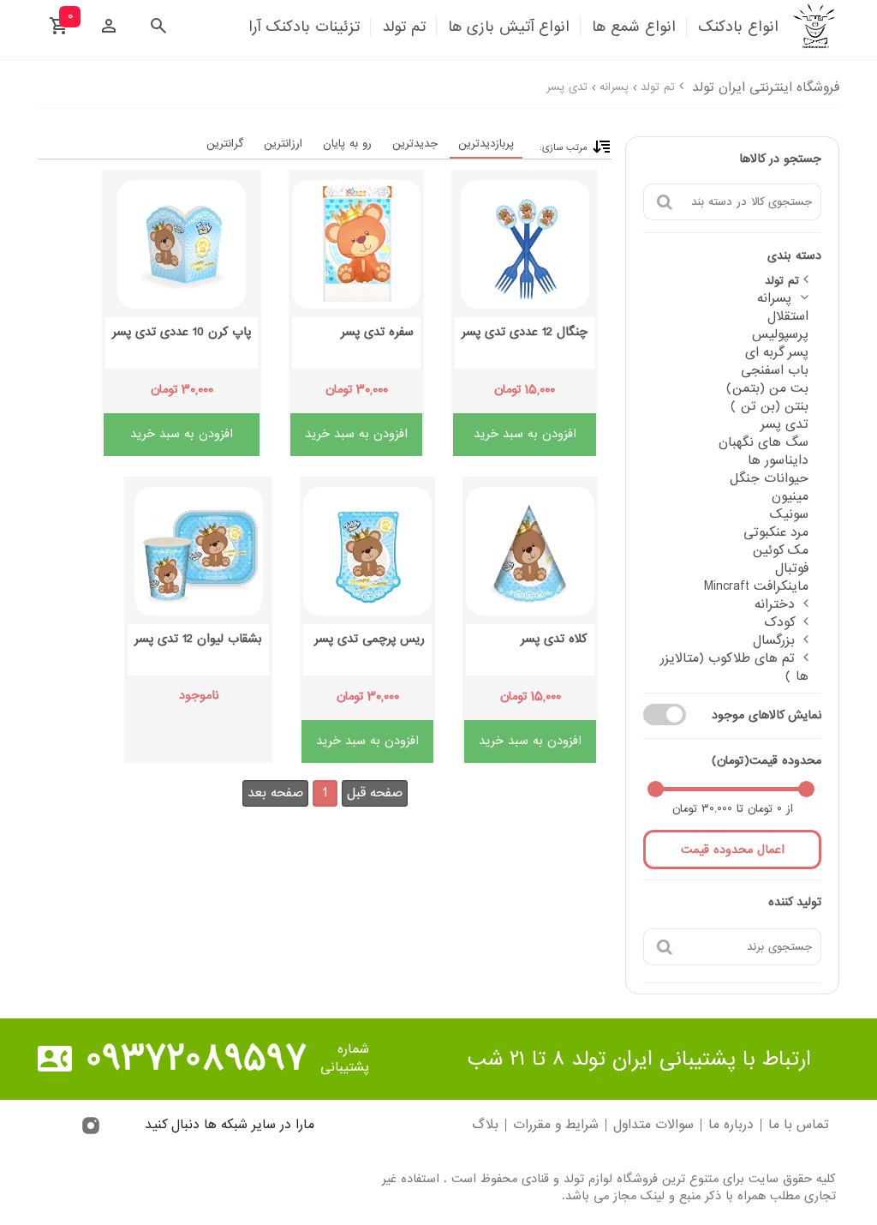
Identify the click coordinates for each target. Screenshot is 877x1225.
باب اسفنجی (774, 370)
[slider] (806, 789)
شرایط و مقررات (556, 1125)
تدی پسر (567, 87)
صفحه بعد (275, 793)
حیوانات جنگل (769, 478)
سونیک (789, 514)
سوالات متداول (653, 1125)
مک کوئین (780, 550)
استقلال (787, 316)
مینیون (790, 496)
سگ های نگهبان (763, 442)
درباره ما (731, 1125)
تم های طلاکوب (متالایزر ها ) (734, 667)
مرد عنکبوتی (775, 532)
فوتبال (791, 568)
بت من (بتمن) (767, 388)
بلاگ (485, 1125)
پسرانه (614, 87)
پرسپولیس (780, 334)
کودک (779, 622)
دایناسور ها (778, 460)
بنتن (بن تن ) (769, 406)
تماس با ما (798, 1125)
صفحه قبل (375, 793)
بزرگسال (774, 640)
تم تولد (658, 87)
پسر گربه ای (776, 352)
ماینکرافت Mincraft (756, 586)
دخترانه (775, 604)
